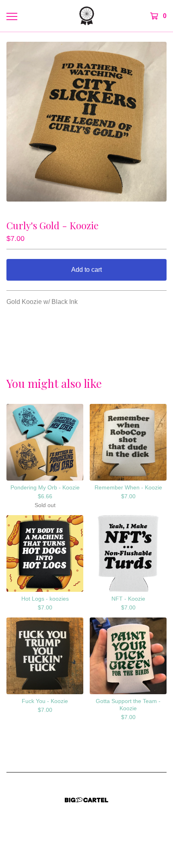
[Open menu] (11, 16)
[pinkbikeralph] (87, 15)
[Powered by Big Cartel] (86, 800)
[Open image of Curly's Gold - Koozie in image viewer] (86, 122)
